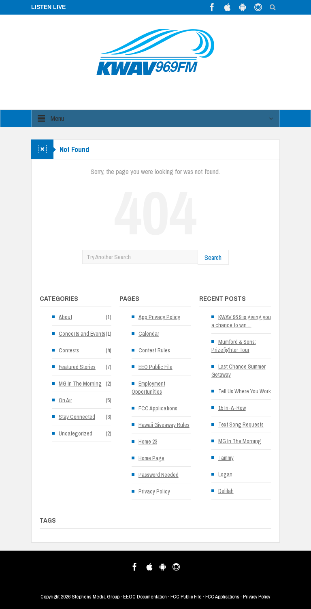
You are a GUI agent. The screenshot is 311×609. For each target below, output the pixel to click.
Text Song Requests (241, 424)
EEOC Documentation (145, 596)
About (65, 317)
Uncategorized (75, 433)
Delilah (226, 491)
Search (213, 257)
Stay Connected (77, 416)
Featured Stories (77, 367)
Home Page (151, 458)
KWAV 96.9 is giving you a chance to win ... (241, 321)
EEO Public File (155, 367)
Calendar (148, 333)
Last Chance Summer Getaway (238, 370)
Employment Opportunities (148, 387)
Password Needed (158, 474)
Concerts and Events (82, 333)
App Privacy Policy (159, 317)
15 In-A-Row (232, 408)
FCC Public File (186, 596)
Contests (69, 350)
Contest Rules (154, 350)
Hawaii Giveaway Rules (164, 425)
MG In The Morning (80, 383)
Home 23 (147, 441)
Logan (225, 474)
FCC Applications (157, 408)
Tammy (226, 457)
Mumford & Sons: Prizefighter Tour (233, 346)
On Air (65, 400)
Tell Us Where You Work (244, 391)
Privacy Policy (154, 491)
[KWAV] (155, 51)
